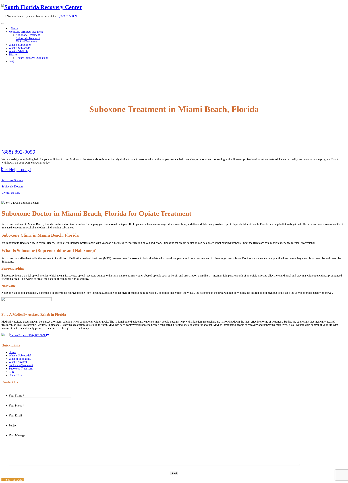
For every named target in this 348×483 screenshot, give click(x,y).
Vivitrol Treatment (26, 41)
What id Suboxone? (20, 358)
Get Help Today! (16, 169)
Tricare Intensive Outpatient (32, 57)
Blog (11, 61)
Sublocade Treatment (28, 38)
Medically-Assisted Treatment (26, 31)
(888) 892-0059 (68, 16)
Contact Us (15, 375)
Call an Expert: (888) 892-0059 (28, 335)
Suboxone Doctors (12, 180)
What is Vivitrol (18, 362)
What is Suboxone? (20, 44)
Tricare (13, 54)
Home (14, 28)
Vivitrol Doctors (10, 192)
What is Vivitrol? (18, 51)
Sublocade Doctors (12, 186)
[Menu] (2, 23)
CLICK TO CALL (12, 479)
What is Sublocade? (20, 47)
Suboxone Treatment (28, 34)
